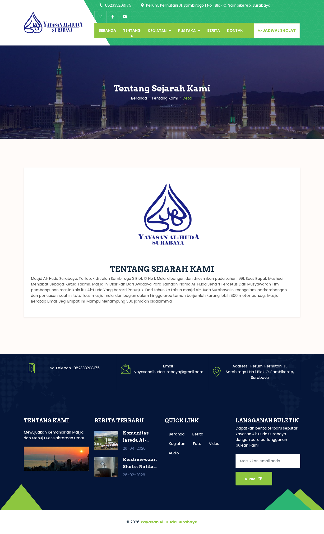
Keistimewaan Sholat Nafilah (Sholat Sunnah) (140, 463)
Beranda (107, 30)
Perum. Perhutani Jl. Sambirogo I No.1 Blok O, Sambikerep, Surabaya (207, 5)
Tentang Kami (165, 98)
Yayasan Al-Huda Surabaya (169, 522)
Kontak (235, 30)
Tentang (132, 30)
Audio (174, 453)
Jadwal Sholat (279, 30)
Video (214, 443)
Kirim (250, 478)
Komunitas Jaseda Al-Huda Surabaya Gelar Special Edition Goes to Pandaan (140, 437)
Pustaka (187, 30)
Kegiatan (157, 30)
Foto (197, 443)
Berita (213, 30)
